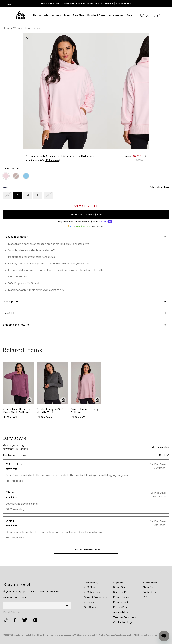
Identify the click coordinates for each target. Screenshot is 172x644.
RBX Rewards (92, 592)
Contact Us (149, 592)
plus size (78, 15)
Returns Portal (121, 602)
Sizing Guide (120, 587)
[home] (20, 15)
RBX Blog (89, 587)
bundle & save (96, 15)
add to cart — (86, 214)
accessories (115, 15)
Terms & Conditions (124, 617)
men (67, 15)
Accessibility (120, 612)
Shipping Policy (122, 592)
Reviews (89, 602)
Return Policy (121, 597)
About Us (148, 587)
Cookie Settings (122, 622)
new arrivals (40, 15)
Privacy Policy (121, 607)
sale (129, 15)
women (56, 15)
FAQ (145, 597)
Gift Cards (90, 607)
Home (6, 28)
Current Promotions (95, 597)
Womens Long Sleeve (26, 28)
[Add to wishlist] (27, 37)
